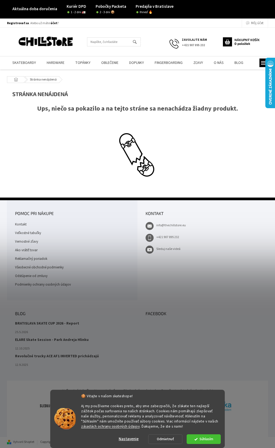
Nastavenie (129, 439)
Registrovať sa (18, 23)
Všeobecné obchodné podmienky (39, 267)
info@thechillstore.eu (171, 225)
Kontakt (21, 224)
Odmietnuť (165, 439)
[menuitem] (24, 63)
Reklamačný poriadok (31, 258)
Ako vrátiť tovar (26, 250)
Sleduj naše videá (168, 249)
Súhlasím (206, 439)
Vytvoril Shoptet (23, 442)
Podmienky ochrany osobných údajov (43, 284)
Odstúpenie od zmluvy (31, 276)
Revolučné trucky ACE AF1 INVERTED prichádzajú (57, 356)
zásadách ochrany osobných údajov (110, 426)
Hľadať (137, 42)
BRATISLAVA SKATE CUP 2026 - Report (47, 323)
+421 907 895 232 (167, 237)
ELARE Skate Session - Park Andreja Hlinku (52, 340)
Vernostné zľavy (26, 241)
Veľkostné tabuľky (28, 233)
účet (53, 23)
